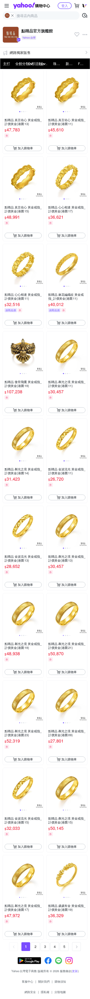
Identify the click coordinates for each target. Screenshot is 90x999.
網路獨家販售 (20, 52)
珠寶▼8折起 (58, 63)
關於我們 (44, 981)
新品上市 (70, 63)
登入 (64, 5)
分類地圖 (60, 992)
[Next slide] (40, 89)
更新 (75, 971)
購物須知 (60, 981)
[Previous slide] (6, 89)
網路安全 (30, 992)
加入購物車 (25, 148)
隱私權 (45, 992)
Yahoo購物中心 (31, 6)
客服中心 (27, 981)
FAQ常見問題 (83, 63)
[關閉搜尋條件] (12, 15)
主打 (6, 63)
